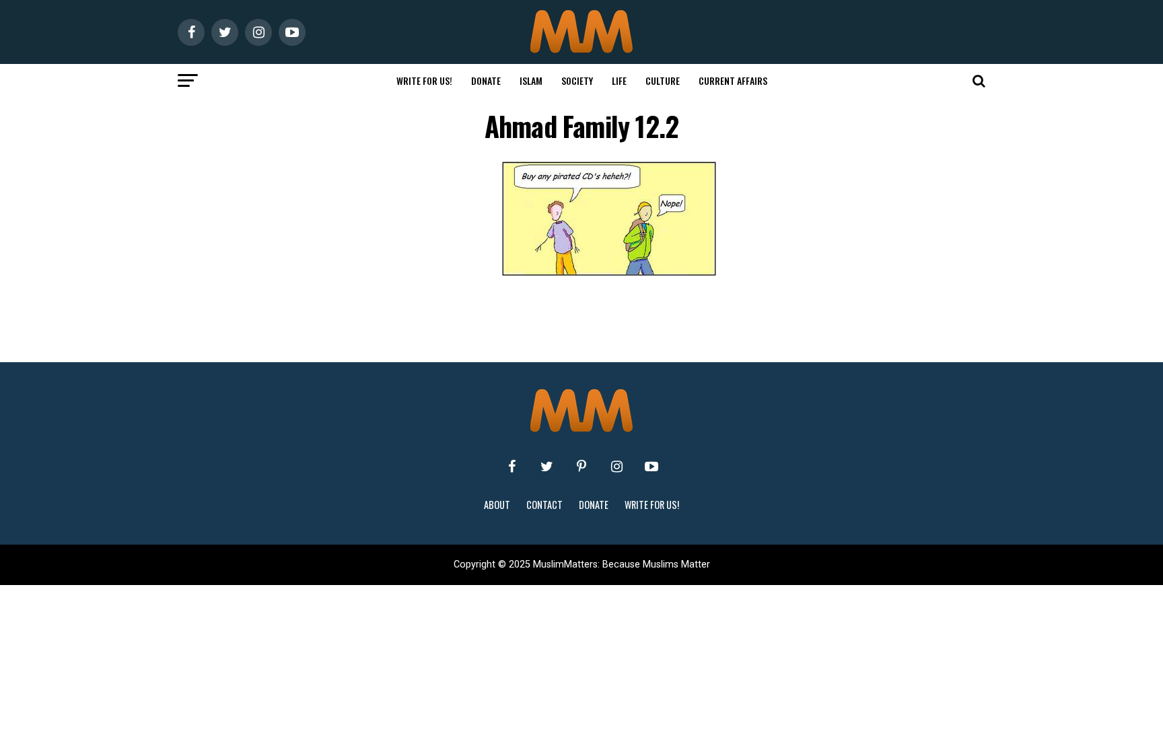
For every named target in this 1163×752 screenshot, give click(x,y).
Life (619, 80)
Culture (662, 80)
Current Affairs (733, 80)
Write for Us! (424, 80)
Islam (531, 80)
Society (577, 80)
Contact (544, 505)
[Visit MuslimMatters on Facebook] (511, 466)
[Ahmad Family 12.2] (608, 272)
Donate (486, 80)
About (497, 505)
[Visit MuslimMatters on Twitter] (546, 466)
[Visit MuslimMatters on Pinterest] (581, 466)
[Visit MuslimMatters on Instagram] (616, 466)
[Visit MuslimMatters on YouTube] (651, 466)
